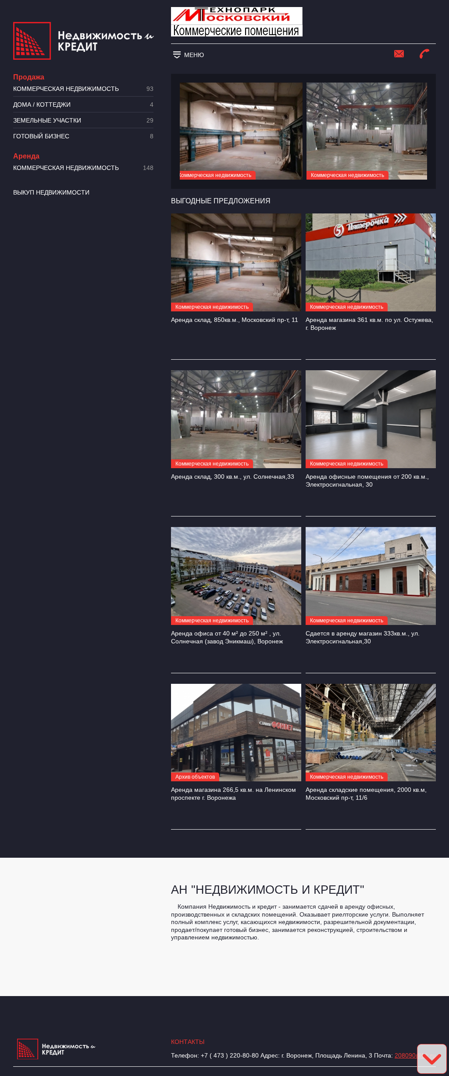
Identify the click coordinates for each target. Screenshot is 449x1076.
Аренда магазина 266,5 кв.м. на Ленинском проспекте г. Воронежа (233, 793)
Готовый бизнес (83, 136)
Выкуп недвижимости (51, 192)
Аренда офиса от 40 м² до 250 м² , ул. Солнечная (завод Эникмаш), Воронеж (227, 637)
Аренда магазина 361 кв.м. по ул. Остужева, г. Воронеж (369, 323)
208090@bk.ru (415, 1055)
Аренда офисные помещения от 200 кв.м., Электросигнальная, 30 (367, 480)
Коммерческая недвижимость (83, 89)
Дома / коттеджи (83, 104)
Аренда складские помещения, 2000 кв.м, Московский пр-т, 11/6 (366, 793)
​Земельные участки (83, 120)
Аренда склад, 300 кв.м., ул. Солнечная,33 (232, 476)
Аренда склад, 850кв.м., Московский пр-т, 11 (234, 319)
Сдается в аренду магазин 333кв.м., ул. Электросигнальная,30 (363, 637)
